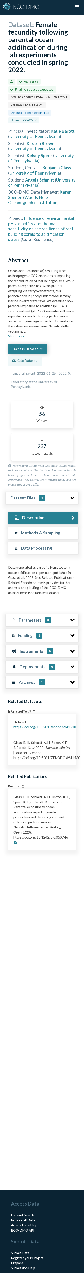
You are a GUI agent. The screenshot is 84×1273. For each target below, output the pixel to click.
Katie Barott (63, 131)
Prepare (17, 1263)
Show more (16, 336)
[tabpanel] (42, 582)
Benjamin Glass (56, 167)
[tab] (43, 518)
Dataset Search (22, 1215)
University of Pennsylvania (34, 136)
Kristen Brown (40, 143)
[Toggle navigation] (77, 6)
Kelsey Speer (39, 155)
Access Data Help (24, 1225)
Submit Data (20, 1253)
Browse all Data (23, 1220)
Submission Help (23, 1268)
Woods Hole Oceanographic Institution (32, 200)
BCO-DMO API (22, 1230)
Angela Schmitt (39, 179)
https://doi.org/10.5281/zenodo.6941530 (44, 727)
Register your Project (27, 1258)
